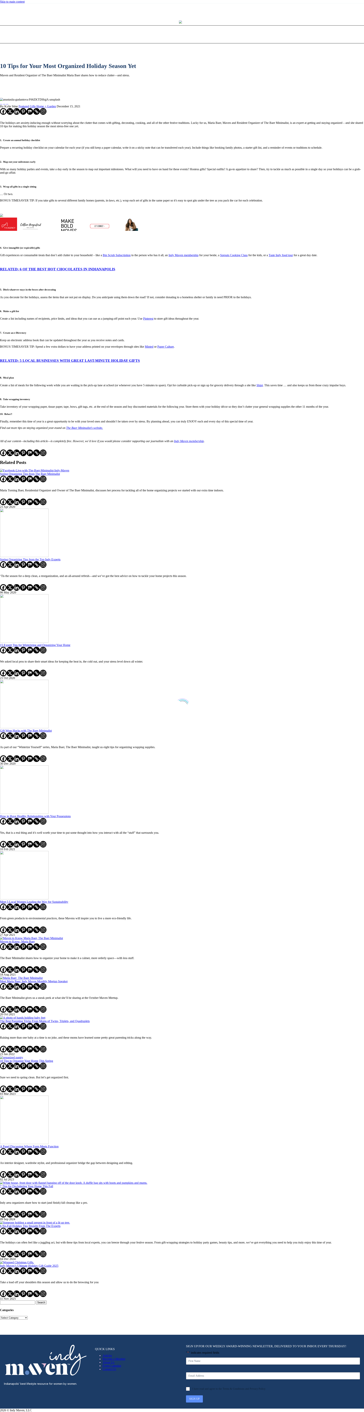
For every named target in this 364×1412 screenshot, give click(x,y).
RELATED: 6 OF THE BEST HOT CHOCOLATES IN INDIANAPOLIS (57, 269)
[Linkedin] (16, 111)
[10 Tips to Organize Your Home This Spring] (11, 1057)
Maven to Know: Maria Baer (17, 941)
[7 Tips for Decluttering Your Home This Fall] (73, 1182)
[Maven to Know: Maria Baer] (31, 938)
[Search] (203, 34)
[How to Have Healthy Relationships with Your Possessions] (24, 812)
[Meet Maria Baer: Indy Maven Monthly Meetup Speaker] (21, 978)
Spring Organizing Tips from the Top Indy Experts (30, 559)
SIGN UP (194, 1398)
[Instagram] (5, 9)
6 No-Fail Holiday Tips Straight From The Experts (30, 1226)
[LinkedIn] (3, 9)
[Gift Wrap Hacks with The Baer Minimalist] (24, 727)
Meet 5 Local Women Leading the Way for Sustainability (34, 901)
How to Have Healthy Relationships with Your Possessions (35, 816)
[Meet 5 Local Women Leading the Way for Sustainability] (24, 898)
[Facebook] (3, 111)
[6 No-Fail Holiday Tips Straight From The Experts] (35, 1222)
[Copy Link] (36, 111)
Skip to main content (12, 1)
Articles (107, 1355)
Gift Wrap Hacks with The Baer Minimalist (26, 730)
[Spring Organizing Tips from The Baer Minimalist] (34, 470)
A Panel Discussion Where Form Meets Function (29, 1146)
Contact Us (109, 1369)
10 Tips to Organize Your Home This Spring (26, 1060)
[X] (10, 111)
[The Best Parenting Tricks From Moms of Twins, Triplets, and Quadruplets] (22, 1017)
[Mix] (30, 111)
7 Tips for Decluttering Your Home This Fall (26, 1186)
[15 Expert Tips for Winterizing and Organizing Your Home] (24, 641)
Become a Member (114, 1358)
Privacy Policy (257, 1388)
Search (41, 1302)
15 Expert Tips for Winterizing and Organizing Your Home (35, 645)
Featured (24, 106)
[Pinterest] (8, 9)
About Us (108, 1362)
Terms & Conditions (233, 1388)
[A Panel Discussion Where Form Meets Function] (24, 1143)
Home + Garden (46, 106)
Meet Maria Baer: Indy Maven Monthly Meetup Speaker (34, 981)
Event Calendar (112, 1365)
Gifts (33, 106)
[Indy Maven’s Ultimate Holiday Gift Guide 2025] (17, 1262)
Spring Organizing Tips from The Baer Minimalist (30, 473)
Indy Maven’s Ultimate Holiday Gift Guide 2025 (29, 1265)
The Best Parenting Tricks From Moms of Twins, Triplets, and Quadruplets (45, 1021)
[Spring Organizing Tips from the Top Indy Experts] (24, 556)
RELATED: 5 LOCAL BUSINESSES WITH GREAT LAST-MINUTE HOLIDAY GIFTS (70, 361)
